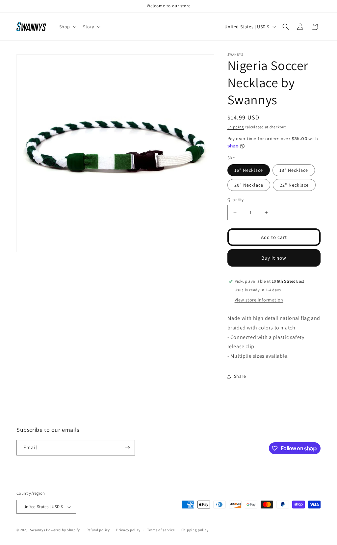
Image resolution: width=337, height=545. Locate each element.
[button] (67, 27)
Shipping (235, 126)
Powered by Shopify (63, 530)
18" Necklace (293, 170)
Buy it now (273, 258)
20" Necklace (248, 185)
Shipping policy (195, 530)
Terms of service (161, 530)
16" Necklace (248, 170)
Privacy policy (128, 530)
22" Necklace (294, 185)
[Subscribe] (127, 447)
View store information (259, 300)
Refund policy (98, 530)
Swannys (37, 530)
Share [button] (240, 376)
